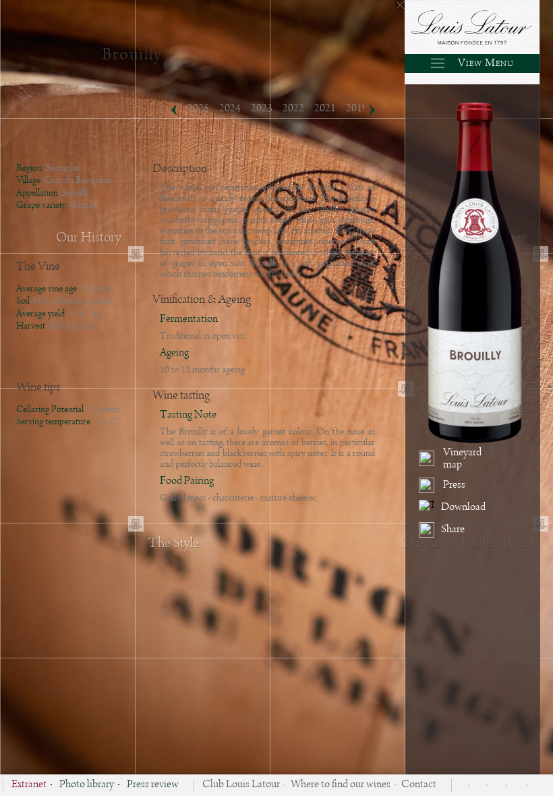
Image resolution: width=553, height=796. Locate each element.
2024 (230, 108)
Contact (418, 785)
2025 (198, 108)
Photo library (86, 785)
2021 (325, 108)
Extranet (29, 785)
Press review (153, 785)
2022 (293, 108)
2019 (357, 108)
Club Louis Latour (241, 785)
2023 (261, 108)
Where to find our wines (340, 785)
